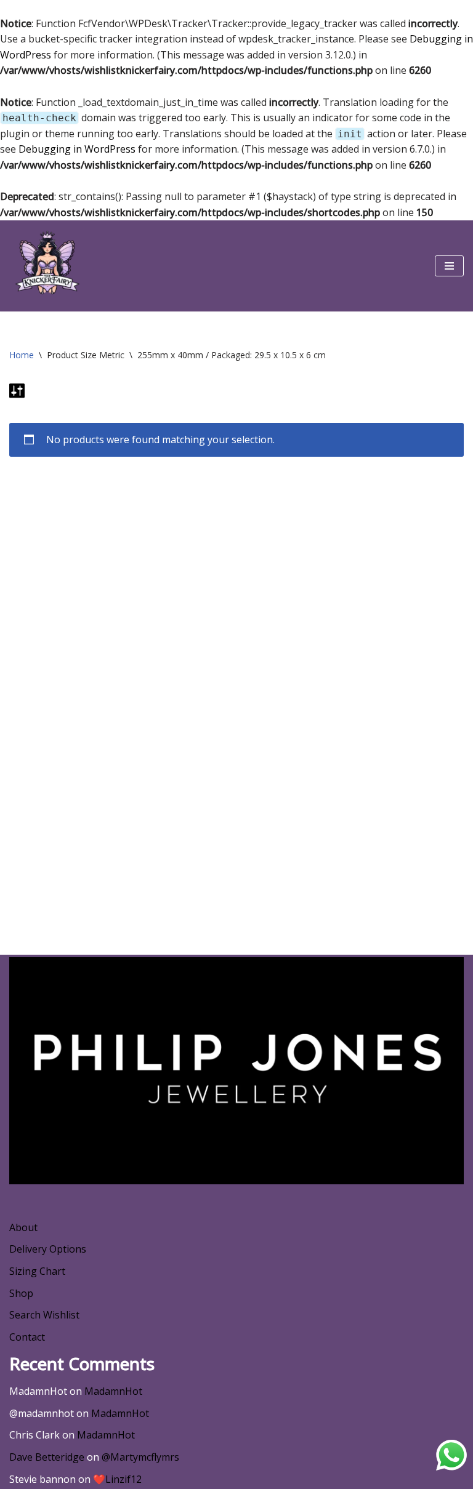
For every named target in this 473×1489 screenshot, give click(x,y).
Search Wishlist (44, 1315)
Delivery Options (47, 1249)
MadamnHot (113, 1391)
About (23, 1227)
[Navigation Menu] (449, 265)
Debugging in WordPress (76, 149)
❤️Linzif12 (117, 1479)
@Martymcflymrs (140, 1457)
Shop (21, 1293)
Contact (27, 1337)
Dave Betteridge (46, 1457)
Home (21, 355)
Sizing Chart (37, 1271)
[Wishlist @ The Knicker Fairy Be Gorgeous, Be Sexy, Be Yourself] (46, 266)
